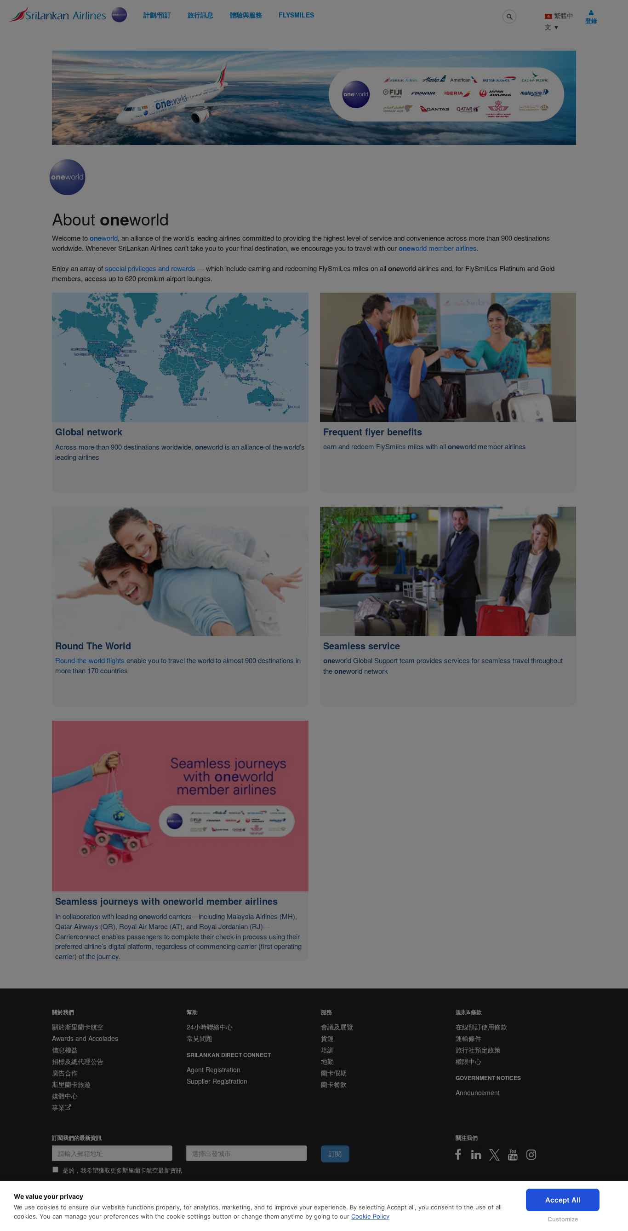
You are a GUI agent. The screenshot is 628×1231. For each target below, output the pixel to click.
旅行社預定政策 (478, 1049)
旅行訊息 (200, 14)
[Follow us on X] (494, 1154)
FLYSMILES (296, 14)
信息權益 (65, 1049)
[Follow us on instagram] (531, 1154)
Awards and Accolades (85, 1038)
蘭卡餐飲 (334, 1084)
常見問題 (199, 1038)
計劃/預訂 (157, 14)
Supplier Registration (217, 1081)
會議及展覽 (337, 1026)
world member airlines (438, 248)
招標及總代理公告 (77, 1061)
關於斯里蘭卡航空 (77, 1026)
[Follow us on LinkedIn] (476, 1154)
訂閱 (335, 1153)
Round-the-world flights (90, 660)
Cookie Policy (370, 1216)
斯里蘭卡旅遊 (71, 1084)
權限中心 (468, 1061)
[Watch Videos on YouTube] (513, 1154)
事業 (58, 1107)
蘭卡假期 (334, 1072)
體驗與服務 (246, 14)
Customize (563, 1219)
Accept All (562, 1200)
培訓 (327, 1049)
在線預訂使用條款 (481, 1026)
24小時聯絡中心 (210, 1026)
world (104, 238)
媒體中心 (65, 1095)
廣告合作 (65, 1072)
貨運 (327, 1038)
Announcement (478, 1092)
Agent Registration (213, 1069)
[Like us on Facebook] (458, 1154)
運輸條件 (468, 1038)
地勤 (327, 1061)
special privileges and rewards (150, 268)
